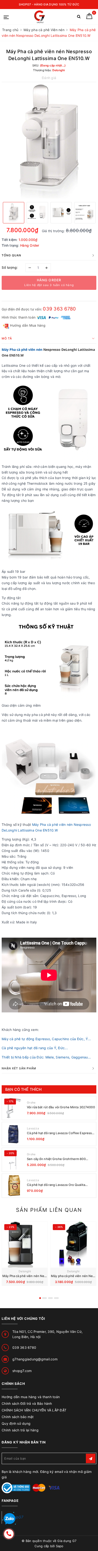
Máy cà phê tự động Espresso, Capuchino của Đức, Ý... (46, 1039)
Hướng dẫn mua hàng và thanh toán (31, 1397)
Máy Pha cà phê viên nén (22, 349)
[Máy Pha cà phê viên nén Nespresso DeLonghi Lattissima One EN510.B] (25, 1245)
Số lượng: (10, 267)
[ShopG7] (40, 16)
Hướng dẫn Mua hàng (27, 325)
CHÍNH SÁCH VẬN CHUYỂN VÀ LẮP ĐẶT (34, 1410)
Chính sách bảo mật (18, 1417)
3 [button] (50, 1298)
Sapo (60, 1546)
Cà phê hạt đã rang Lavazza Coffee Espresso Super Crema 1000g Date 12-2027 (60, 1133)
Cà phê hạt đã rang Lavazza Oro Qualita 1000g (56, 1185)
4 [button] (56, 1298)
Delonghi (25, 1271)
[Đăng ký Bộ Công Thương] (16, 1487)
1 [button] (40, 1298)
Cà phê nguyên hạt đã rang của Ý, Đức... (35, 1048)
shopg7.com (22, 1371)
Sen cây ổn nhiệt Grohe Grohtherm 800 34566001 (56, 1159)
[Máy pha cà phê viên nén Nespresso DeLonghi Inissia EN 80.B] (73, 1245)
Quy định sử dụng (16, 1423)
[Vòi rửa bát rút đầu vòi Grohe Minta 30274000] (13, 1108)
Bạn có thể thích (23, 1089)
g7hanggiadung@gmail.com (35, 1359)
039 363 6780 (59, 309)
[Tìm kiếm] (79, 17)
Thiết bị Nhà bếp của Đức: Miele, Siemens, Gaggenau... (46, 1057)
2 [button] (44, 1298)
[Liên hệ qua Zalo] (9, 1519)
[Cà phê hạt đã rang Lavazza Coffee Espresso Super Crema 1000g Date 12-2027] (13, 1134)
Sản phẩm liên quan (49, 1210)
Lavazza (33, 1128)
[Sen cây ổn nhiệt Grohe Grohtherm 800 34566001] (13, 1159)
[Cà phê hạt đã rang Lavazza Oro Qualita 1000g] (13, 1185)
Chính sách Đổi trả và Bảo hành (27, 1403)
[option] (49, 141)
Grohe (31, 1102)
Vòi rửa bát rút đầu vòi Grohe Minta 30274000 (61, 1107)
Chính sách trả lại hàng (20, 1430)
